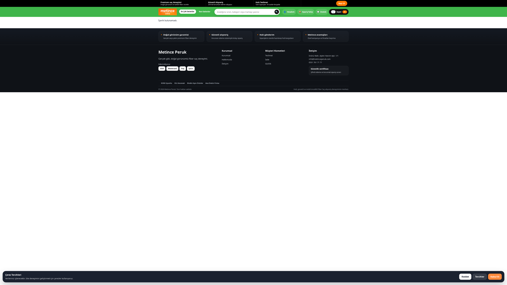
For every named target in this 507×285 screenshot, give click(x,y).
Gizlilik (268, 63)
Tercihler (479, 276)
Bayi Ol (342, 3)
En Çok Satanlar (187, 11)
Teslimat (269, 55)
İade (267, 59)
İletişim (225, 63)
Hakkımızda (227, 59)
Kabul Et (494, 276)
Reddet (465, 276)
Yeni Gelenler (204, 11)
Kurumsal (226, 55)
